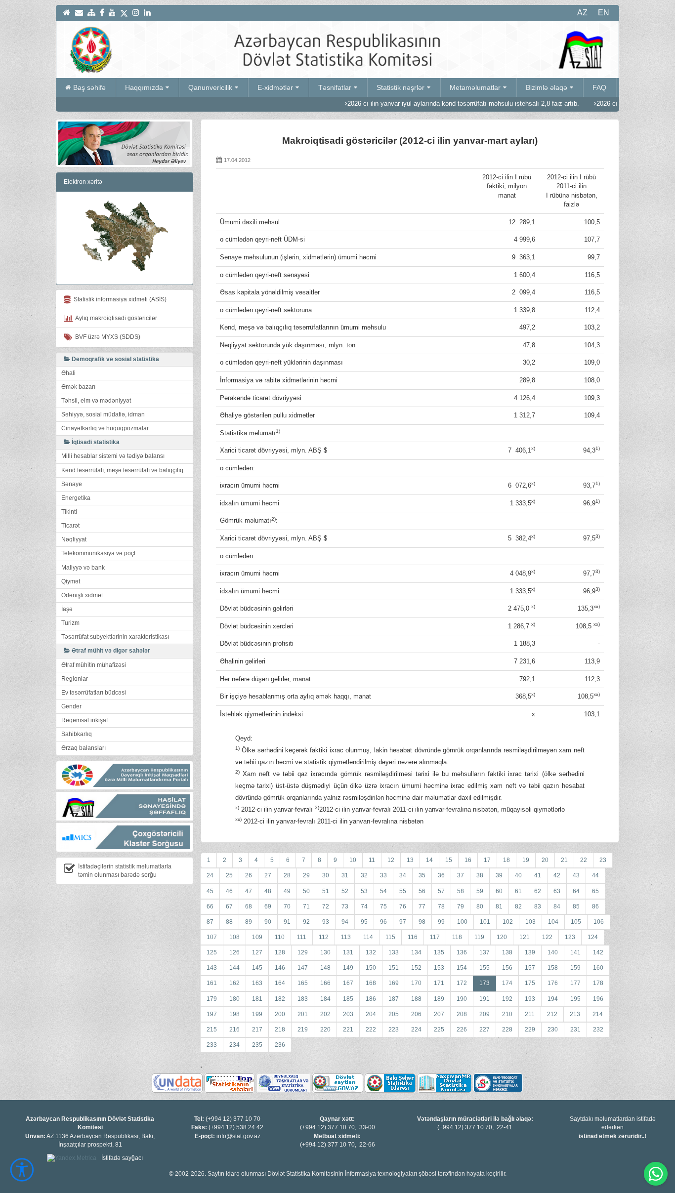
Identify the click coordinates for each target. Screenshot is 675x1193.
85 (576, 906)
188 (416, 998)
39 (499, 875)
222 (371, 1029)
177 (575, 983)
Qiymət (70, 581)
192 (507, 998)
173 (484, 983)
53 (364, 891)
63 (556, 891)
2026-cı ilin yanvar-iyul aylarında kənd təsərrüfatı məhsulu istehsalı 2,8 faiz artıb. (430, 103)
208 (462, 1014)
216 (234, 1029)
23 (602, 860)
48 (267, 891)
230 (553, 1029)
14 (429, 860)
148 (325, 967)
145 (257, 967)
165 (302, 983)
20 (545, 860)
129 (302, 952)
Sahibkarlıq (76, 734)
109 (257, 937)
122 (547, 937)
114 (368, 937)
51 (325, 891)
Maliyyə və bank (83, 567)
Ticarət (70, 525)
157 (530, 967)
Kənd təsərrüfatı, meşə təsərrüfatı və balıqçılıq (122, 470)
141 (575, 952)
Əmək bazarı (78, 386)
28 (287, 875)
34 (402, 875)
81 (499, 906)
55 (402, 891)
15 (448, 860)
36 (441, 875)
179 (212, 998)
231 (575, 1029)
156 (507, 967)
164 (280, 983)
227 (484, 1029)
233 (212, 1044)
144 (234, 967)
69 (267, 906)
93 (325, 921)
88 (229, 921)
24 (210, 875)
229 (530, 1029)
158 (553, 967)
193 (530, 998)
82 (518, 906)
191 (484, 998)
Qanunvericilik (210, 87)
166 (325, 983)
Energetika (75, 497)
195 (575, 998)
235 (257, 1044)
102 (508, 921)
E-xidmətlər (275, 87)
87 (210, 921)
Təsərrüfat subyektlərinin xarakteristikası (115, 636)
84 (556, 906)
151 (393, 967)
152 (416, 967)
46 (229, 891)
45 (210, 891)
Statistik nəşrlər (400, 87)
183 (302, 998)
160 (598, 967)
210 (507, 1014)
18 (506, 860)
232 (598, 1029)
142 (598, 952)
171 (439, 983)
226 (462, 1029)
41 (537, 875)
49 (287, 891)
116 (413, 937)
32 (364, 875)
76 (402, 906)
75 (383, 906)
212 (552, 1014)
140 (553, 952)
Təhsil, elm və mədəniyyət (96, 400)
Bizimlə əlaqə (546, 87)
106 (598, 921)
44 (595, 875)
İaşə (67, 609)
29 (306, 875)
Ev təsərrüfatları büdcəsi (93, 692)
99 (441, 921)
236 (280, 1044)
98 (422, 921)
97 (402, 921)
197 (212, 1014)
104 (553, 921)
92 (306, 921)
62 (537, 891)
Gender (71, 706)
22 (583, 860)
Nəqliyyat (73, 539)
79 (460, 906)
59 (479, 891)
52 (344, 891)
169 (393, 983)
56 (422, 891)
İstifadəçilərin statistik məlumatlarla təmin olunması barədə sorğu (124, 870)
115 (390, 937)
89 (248, 921)
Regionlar (74, 678)
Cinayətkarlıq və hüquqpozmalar (105, 428)
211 (530, 1014)
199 (257, 1014)
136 (462, 952)
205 (393, 1014)
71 (306, 906)
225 (439, 1029)
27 (267, 875)
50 (306, 891)
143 (212, 967)
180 (234, 998)
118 (457, 937)
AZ (582, 12)
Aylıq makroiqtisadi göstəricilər (115, 318)
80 (479, 906)
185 (348, 998)
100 (462, 921)
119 (479, 937)
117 (435, 937)
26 (248, 875)
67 (229, 906)
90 (267, 921)
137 (484, 952)
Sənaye (71, 484)
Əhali (68, 373)
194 (553, 998)
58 (460, 891)
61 (518, 891)
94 (344, 921)
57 (441, 891)
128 (280, 952)
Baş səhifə (89, 87)
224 (416, 1029)
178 (598, 983)
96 (383, 921)
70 (287, 906)
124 (593, 937)
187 (393, 998)
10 (352, 860)
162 (234, 983)
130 (325, 952)
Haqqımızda (144, 87)
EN (603, 12)
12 (390, 860)
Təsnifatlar (334, 87)
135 (439, 952)
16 (467, 860)
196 (598, 998)
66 (210, 906)
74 (364, 906)
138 (507, 952)
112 (324, 937)
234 (234, 1044)
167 (348, 983)
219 (302, 1029)
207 (439, 1014)
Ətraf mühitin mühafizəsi (93, 664)
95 (364, 921)
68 (248, 906)
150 (371, 967)
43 (576, 875)
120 (502, 937)
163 (257, 983)
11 (372, 860)
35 (422, 875)
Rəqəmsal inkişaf (84, 720)
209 (484, 1014)
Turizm (70, 622)
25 (229, 875)
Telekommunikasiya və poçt (98, 553)
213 (575, 1014)
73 (344, 906)
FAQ (599, 87)
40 (518, 875)
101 (485, 921)
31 (344, 875)
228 (507, 1029)
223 (393, 1029)
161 (212, 983)
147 (302, 967)
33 (383, 875)
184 (325, 998)
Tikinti (69, 511)
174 (507, 983)
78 (441, 906)
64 (576, 891)
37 (460, 875)
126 (234, 952)
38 (479, 875)
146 (280, 967)
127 (257, 952)
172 (462, 983)
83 (537, 906)
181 (257, 998)
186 (371, 998)
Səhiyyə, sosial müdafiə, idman (103, 414)
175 (530, 983)
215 (212, 1029)
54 (383, 891)
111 (301, 937)
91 (287, 921)
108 (234, 937)
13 (410, 860)
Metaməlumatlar (475, 87)
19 (525, 860)
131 (348, 952)
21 (564, 860)
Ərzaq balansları (83, 747)
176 (553, 983)
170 (416, 983)
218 (280, 1029)
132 (371, 952)
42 (556, 875)
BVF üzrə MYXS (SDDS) (106, 336)
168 (371, 983)
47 (248, 891)
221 (348, 1029)
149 (348, 967)
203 (348, 1014)
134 (416, 952)
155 (484, 967)
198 (234, 1014)
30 (325, 875)
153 (439, 967)
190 (462, 998)
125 (212, 952)
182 (280, 998)
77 (422, 906)
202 (325, 1014)
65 (595, 891)
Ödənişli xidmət (82, 595)
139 (530, 952)
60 (499, 891)
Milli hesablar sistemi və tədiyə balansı (113, 456)
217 (257, 1029)
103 (530, 921)
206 (416, 1014)
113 (346, 937)
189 (439, 998)
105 (576, 921)
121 (524, 937)
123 (570, 937)
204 (371, 1014)
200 (280, 1014)
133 (393, 952)
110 (280, 937)
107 (212, 937)
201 (302, 1014)
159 (575, 967)
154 (462, 967)
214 (597, 1014)
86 (595, 906)
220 (325, 1029)
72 (325, 906)
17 (487, 860)
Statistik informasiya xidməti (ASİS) (119, 299)
